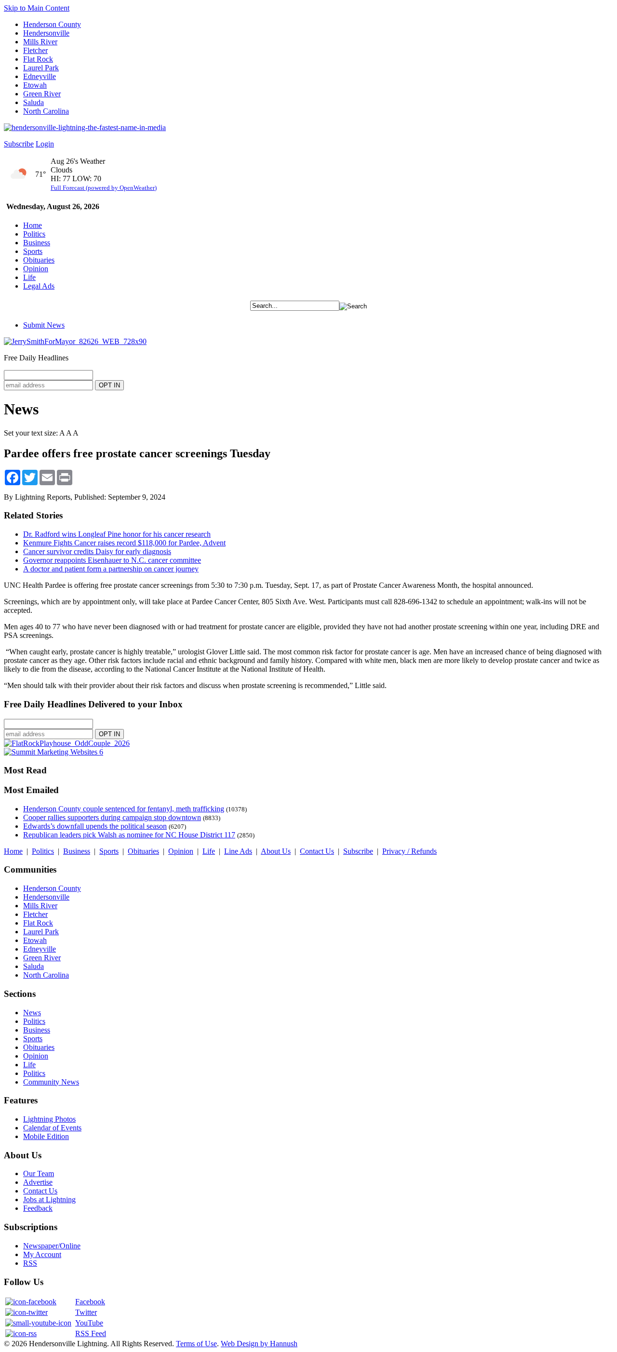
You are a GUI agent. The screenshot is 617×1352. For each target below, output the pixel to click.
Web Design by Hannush (259, 1343)
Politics (34, 234)
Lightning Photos (49, 1119)
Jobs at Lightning (49, 1199)
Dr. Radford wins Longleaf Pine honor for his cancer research (117, 534)
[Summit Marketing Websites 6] (53, 752)
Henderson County (52, 24)
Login (45, 144)
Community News (51, 1082)
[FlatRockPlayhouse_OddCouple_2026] (67, 743)
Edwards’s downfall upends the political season (95, 826)
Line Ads (238, 851)
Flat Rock (38, 59)
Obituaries (38, 260)
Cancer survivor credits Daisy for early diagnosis (97, 551)
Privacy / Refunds (409, 851)
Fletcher (35, 50)
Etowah (35, 85)
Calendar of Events (52, 1128)
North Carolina (46, 111)
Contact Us (317, 851)
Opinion (35, 269)
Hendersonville (46, 33)
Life (29, 277)
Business (36, 243)
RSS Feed (90, 1333)
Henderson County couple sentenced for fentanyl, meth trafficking (123, 809)
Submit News (44, 325)
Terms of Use (196, 1343)
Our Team (38, 1173)
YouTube (89, 1323)
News (32, 1012)
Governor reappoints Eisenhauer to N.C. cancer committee (112, 560)
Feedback (38, 1208)
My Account (42, 1254)
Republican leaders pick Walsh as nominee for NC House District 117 (129, 835)
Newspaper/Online (51, 1246)
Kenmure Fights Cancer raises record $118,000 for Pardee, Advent (124, 543)
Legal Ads (38, 286)
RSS (30, 1263)
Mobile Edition (46, 1136)
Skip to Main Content (36, 8)
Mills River (40, 42)
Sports (32, 251)
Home (32, 225)
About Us (276, 851)
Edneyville (39, 76)
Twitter (86, 1312)
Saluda (33, 102)
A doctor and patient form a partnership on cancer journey (111, 569)
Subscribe (19, 144)
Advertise (38, 1182)
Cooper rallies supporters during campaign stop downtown (112, 817)
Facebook (90, 1302)
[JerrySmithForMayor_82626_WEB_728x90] (75, 341)
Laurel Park (41, 68)
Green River (42, 94)
